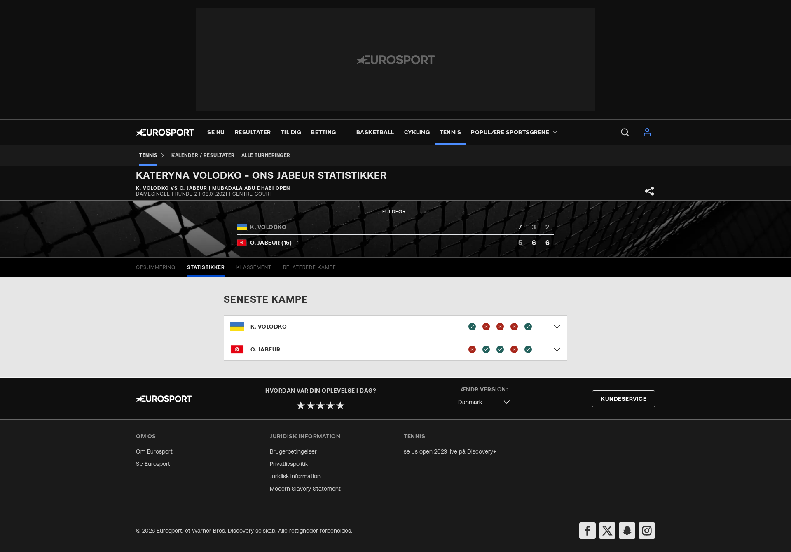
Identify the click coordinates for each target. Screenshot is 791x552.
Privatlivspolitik (289, 464)
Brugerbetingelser (293, 451)
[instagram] (647, 530)
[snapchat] (627, 530)
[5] (340, 405)
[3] (320, 405)
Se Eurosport (153, 464)
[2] (311, 405)
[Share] (649, 191)
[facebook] (587, 530)
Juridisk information (295, 476)
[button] (395, 326)
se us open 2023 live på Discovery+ (450, 451)
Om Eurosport (154, 451)
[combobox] (484, 402)
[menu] (625, 132)
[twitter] (607, 530)
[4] (330, 405)
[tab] (156, 267)
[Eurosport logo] (165, 132)
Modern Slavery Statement (305, 488)
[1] (301, 405)
